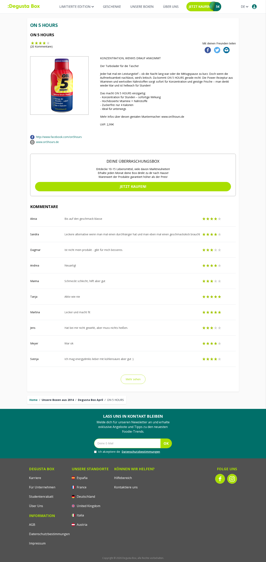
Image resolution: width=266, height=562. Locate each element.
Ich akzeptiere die (129, 451)
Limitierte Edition (75, 6)
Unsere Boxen (142, 6)
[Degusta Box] (24, 6)
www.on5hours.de (47, 142)
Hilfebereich (123, 478)
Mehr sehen (133, 379)
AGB (32, 524)
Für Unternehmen (42, 487)
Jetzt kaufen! (133, 186)
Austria (81, 524)
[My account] (254, 6)
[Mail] (225, 50)
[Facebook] (206, 50)
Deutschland (85, 496)
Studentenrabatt (41, 496)
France (81, 487)
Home (33, 400)
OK (166, 443)
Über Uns (171, 6)
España (81, 478)
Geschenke (112, 6)
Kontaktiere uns (126, 487)
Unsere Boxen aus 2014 (58, 400)
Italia (80, 515)
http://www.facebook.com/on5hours (59, 137)
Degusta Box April (90, 400)
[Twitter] (216, 50)
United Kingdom (88, 506)
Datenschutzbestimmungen (141, 451)
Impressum (37, 543)
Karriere (35, 478)
